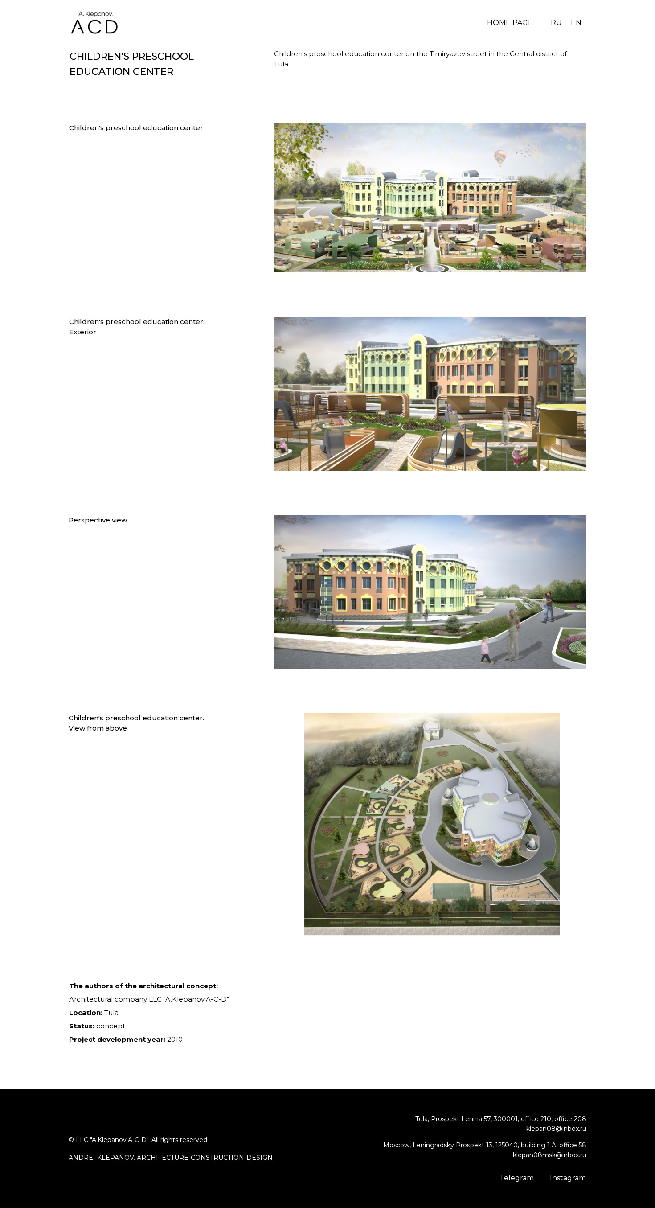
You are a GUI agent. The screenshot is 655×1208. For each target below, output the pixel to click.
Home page (510, 22)
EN (576, 22)
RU (556, 22)
